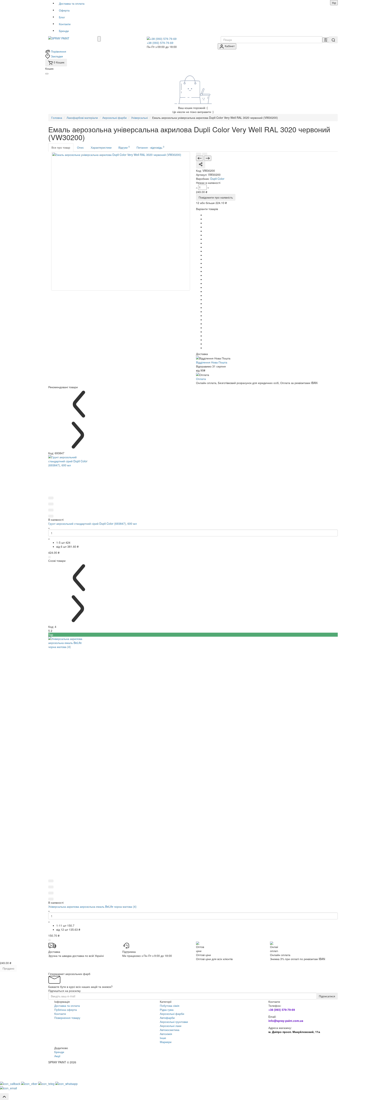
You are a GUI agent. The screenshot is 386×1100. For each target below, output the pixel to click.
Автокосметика (169, 1030)
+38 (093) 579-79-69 (160, 43)
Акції (57, 1056)
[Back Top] (4, 1096)
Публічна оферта (65, 1010)
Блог (62, 17)
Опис (80, 147)
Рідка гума (166, 1010)
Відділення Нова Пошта (211, 362)
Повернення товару (67, 1018)
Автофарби (167, 1018)
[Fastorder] (50, 504)
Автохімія (166, 1034)
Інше (163, 1038)
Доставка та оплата (71, 3)
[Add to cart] (49, 557)
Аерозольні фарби (172, 1014)
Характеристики (101, 147)
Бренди (64, 31)
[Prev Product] (199, 158)
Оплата (201, 379)
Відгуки (124, 147)
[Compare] (198, 154)
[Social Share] (200, 165)
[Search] (333, 39)
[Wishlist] (204, 154)
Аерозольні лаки (170, 1026)
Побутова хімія (169, 1006)
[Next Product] (207, 158)
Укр (334, 3)
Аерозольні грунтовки (174, 1022)
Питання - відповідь (150, 147)
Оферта (64, 10)
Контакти (65, 24)
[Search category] (325, 39)
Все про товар (60, 147)
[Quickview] (50, 498)
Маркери (165, 1042)
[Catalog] (99, 38)
